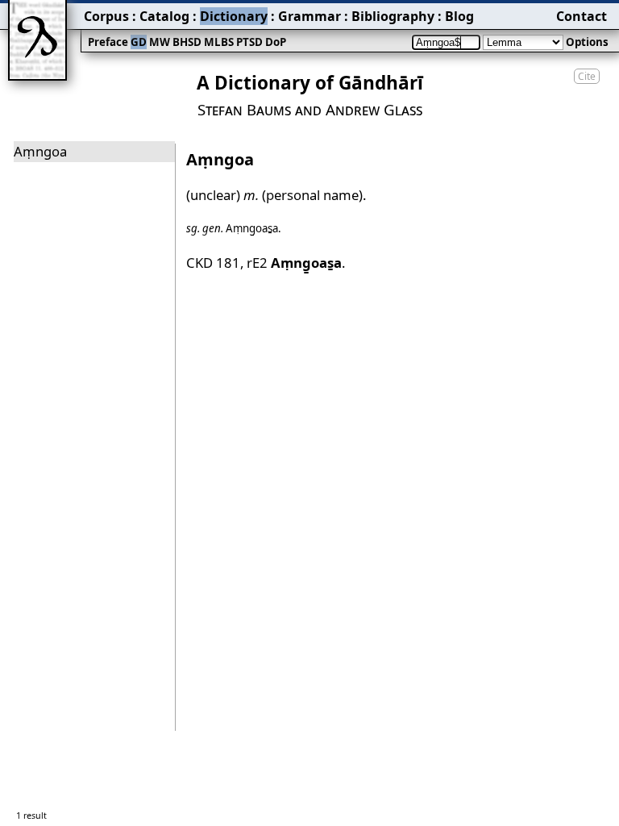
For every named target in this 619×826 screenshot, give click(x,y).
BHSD (186, 42)
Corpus (106, 16)
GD (139, 42)
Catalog (164, 16)
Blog (459, 16)
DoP (275, 42)
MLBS (219, 42)
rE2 (294, 262)
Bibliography (392, 16)
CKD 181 (213, 262)
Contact (581, 16)
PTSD (249, 42)
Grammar (309, 16)
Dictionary (234, 16)
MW (159, 42)
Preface (108, 42)
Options (587, 42)
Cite (587, 76)
